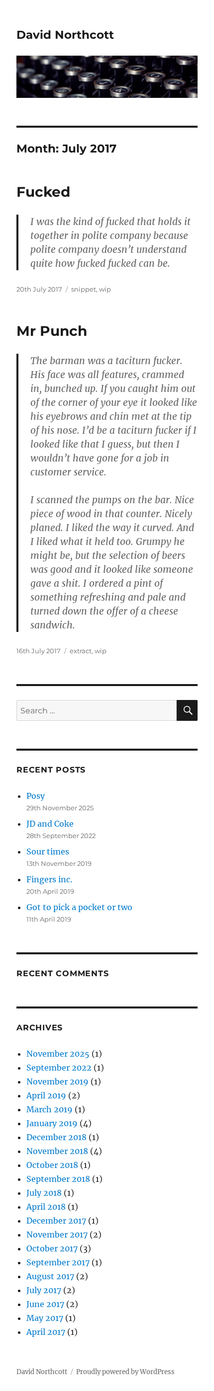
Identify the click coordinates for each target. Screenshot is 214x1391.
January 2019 (52, 1123)
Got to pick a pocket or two (79, 907)
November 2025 (58, 1054)
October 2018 (52, 1165)
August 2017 (50, 1276)
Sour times (47, 851)
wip (105, 289)
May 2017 (44, 1318)
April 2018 (46, 1207)
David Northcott (65, 35)
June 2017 (45, 1304)
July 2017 (43, 1290)
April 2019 (46, 1095)
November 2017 (57, 1234)
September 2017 (58, 1262)
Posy (35, 796)
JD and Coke (50, 824)
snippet (83, 289)
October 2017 (52, 1248)
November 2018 (57, 1151)
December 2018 (56, 1137)
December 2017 (56, 1221)
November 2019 (57, 1081)
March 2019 (49, 1109)
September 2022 (59, 1068)
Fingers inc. (49, 879)
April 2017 (45, 1332)
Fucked (43, 191)
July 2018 (44, 1193)
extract (81, 651)
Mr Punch (51, 330)
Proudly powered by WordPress (125, 1372)
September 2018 (58, 1179)
